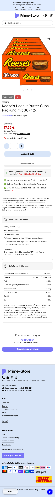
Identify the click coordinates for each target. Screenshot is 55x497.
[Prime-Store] (27, 15)
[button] (50, 15)
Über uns (5, 403)
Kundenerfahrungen (10, 416)
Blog (4, 412)
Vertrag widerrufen (13, 455)
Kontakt (5, 421)
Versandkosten (23, 134)
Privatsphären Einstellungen (13, 449)
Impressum (6, 444)
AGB (3, 434)
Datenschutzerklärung (10, 438)
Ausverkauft (27, 153)
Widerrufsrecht (8, 441)
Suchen (5, 406)
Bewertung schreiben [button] (27, 349)
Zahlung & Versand (9, 409)
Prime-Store (23, 490)
